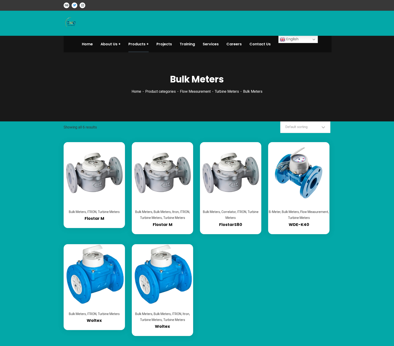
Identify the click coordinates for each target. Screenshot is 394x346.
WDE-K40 (299, 224)
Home (136, 91)
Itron (175, 212)
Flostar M (94, 218)
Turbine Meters (227, 91)
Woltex (94, 320)
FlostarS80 (230, 224)
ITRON (91, 212)
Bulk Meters (77, 212)
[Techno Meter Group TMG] (70, 23)
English (291, 39)
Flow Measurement (195, 91)
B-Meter (274, 212)
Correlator (228, 212)
